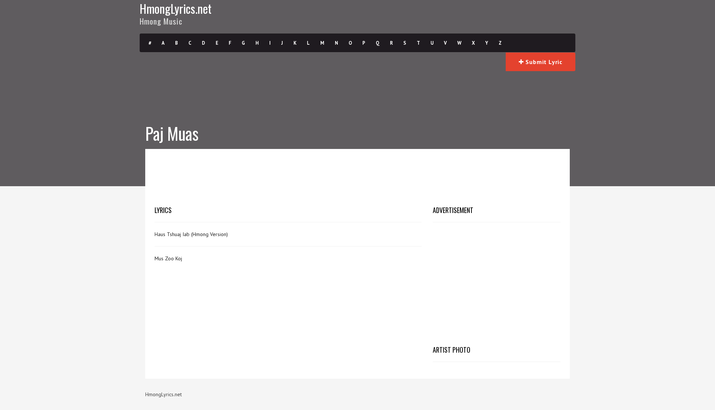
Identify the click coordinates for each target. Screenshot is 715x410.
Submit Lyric (543, 62)
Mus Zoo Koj (168, 258)
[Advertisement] (357, 175)
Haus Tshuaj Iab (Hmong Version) (191, 234)
